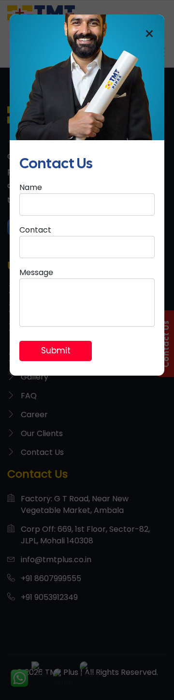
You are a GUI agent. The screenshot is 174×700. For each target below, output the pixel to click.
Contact (35, 229)
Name (30, 187)
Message (36, 272)
